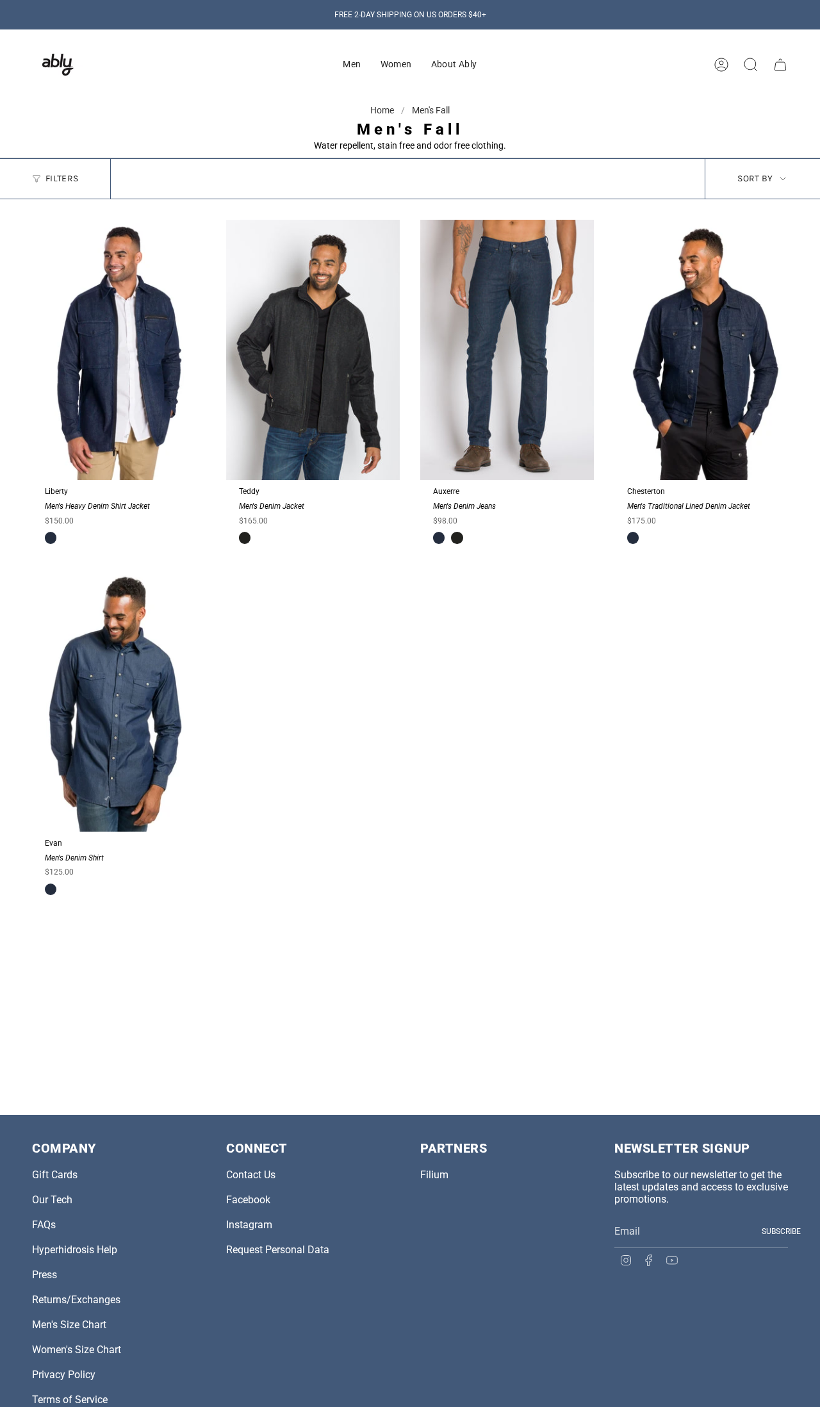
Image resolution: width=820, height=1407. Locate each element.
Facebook (248, 1200)
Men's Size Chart (69, 1325)
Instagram (249, 1225)
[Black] (244, 537)
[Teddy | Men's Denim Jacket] (313, 350)
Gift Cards (55, 1175)
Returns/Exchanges (76, 1300)
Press (44, 1275)
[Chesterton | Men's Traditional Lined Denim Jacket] (701, 350)
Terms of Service (70, 1400)
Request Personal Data (277, 1250)
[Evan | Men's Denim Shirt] (119, 701)
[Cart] (780, 65)
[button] (351, 64)
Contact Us (250, 1175)
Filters (61, 178)
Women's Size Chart (76, 1350)
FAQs (44, 1225)
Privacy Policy (63, 1375)
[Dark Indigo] (50, 537)
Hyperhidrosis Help (74, 1250)
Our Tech (52, 1200)
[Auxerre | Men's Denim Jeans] (507, 350)
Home (383, 110)
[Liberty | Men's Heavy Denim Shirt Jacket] (119, 350)
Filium (434, 1175)
